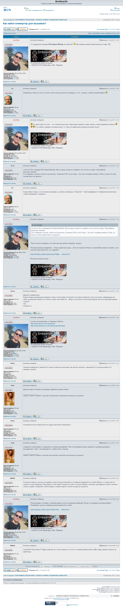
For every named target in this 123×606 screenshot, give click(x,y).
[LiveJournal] (10, 9)
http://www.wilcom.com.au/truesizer (43, 324)
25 (14, 413)
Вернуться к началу (10, 81)
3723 (14, 77)
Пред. (106, 29)
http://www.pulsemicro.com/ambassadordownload (48, 326)
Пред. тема (91, 33)
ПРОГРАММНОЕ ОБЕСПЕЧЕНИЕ (24, 19)
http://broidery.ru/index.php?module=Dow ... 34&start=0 (50, 510)
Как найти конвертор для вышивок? (24, 23)
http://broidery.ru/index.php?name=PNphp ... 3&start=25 (50, 254)
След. (118, 29)
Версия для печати (10, 33)
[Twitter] (7, 9)
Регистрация (116, 10)
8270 (15, 78)
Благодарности (49, 10)
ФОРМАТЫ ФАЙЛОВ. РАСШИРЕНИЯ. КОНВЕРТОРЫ (51, 19)
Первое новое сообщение (104, 33)
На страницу (101, 29)
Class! (5, 7)
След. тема (116, 33)
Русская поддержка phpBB (61, 599)
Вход (117, 8)
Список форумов (9, 19)
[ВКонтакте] (5, 9)
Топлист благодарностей (34, 10)
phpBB (58, 598)
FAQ (27, 8)
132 (15, 112)
